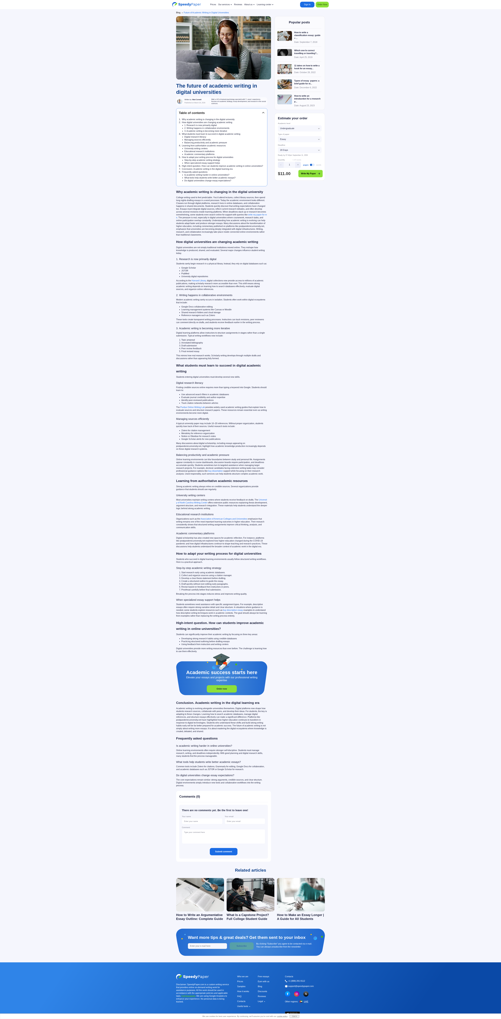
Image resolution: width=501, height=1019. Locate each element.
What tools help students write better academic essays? (209, 178)
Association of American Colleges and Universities (224, 519)
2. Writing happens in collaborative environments (206, 128)
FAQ (239, 996)
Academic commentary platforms (199, 154)
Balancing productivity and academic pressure (205, 143)
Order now (222, 689)
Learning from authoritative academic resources (204, 146)
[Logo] (186, 4)
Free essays (263, 976)
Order (322, 4)
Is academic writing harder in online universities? (206, 175)
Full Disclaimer (188, 996)
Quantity (281, 160)
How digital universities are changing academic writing (207, 122)
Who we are (242, 976)
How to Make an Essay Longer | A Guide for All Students (300, 917)
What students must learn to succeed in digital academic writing (211, 134)
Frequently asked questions (194, 172)
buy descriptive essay (233, 610)
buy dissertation (215, 471)
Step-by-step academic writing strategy (202, 160)
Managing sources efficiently (197, 140)
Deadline (281, 145)
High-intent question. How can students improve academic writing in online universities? (222, 166)
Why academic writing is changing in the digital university (208, 119)
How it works (243, 991)
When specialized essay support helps (202, 163)
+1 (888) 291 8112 (296, 981)
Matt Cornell (196, 100)
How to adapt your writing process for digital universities (207, 157)
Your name (186, 816)
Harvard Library (199, 280)
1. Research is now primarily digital (200, 125)
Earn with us (263, 981)
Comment (186, 827)
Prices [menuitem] (213, 4)
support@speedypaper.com (301, 986)
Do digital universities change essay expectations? (207, 180)
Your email (229, 816)
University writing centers (196, 148)
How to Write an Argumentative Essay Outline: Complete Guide (199, 917)
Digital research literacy (195, 137)
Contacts (241, 1001)
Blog (178, 12)
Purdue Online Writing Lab (192, 407)
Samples (241, 986)
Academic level (284, 123)
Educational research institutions (199, 151)
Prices (240, 981)
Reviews (262, 996)
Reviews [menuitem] (238, 4)
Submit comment (223, 851)
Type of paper (283, 134)
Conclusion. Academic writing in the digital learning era (207, 169)
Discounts (262, 991)
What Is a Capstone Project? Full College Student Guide (248, 917)
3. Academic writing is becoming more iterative (205, 131)
